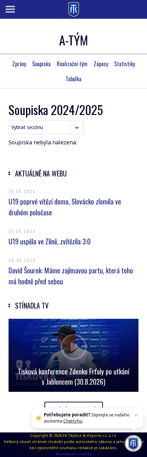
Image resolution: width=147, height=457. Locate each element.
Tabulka (73, 79)
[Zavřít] (136, 415)
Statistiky (124, 64)
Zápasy (101, 64)
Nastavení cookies (74, 453)
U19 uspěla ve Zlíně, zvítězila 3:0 (50, 241)
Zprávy (19, 64)
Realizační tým (72, 64)
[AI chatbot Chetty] (133, 443)
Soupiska (41, 64)
